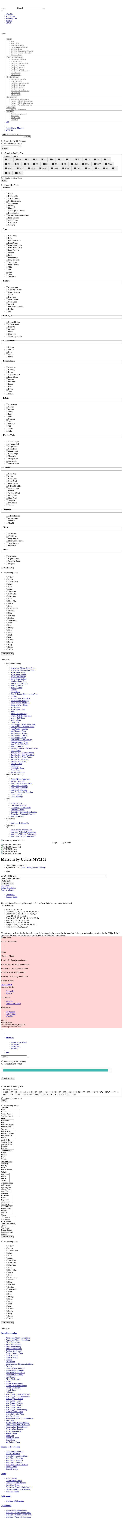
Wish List (9, 14)
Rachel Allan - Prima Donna (21, 757)
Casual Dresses (14, 198)
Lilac (10, 606)
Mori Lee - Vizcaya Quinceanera (23, 836)
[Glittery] (4, 1153)
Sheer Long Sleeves (15, 541)
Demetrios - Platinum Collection (23, 814)
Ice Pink (11, 611)
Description (10, 895)
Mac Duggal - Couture (19, 729)
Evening (11, 206)
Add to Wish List (7, 883)
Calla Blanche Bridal (18, 805)
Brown (11, 640)
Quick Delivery (39, 867)
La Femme (15, 722)
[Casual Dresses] (10, 1114)
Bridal (10, 194)
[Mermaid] (7, 1211)
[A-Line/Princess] (7, 1207)
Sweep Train (13, 458)
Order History (11, 1014)
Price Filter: (9, 143)
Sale (7, 1052)
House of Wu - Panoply (19, 701)
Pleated (11, 304)
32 (65, 164)
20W (110, 164)
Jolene (13, 711)
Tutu (10, 274)
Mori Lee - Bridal (17, 816)
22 (18, 164)
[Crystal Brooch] (6, 1170)
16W (87, 164)
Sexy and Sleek (14, 260)
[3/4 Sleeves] (8, 1219)
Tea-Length (12, 461)
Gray (10, 644)
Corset (10, 295)
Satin (10, 421)
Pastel (10, 357)
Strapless (11, 500)
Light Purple (13, 608)
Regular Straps (13, 559)
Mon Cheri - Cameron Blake (21, 783)
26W (33, 168)
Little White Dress (15, 248)
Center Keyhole (14, 292)
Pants (10, 255)
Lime (10, 587)
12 (79, 159)
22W (10, 168)
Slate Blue (12, 596)
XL (9, 173)
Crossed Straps (13, 324)
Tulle (10, 431)
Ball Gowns (12, 236)
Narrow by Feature (12, 185)
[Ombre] (4, 1159)
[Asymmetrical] (6, 1187)
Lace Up (11, 327)
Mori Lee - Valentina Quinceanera (23, 834)
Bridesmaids (13, 196)
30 (56, 164)
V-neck (11, 505)
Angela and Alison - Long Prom (23, 668)
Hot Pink (11, 616)
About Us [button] (10, 1038)
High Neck (12, 479)
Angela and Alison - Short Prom (23, 670)
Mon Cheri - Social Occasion (22, 792)
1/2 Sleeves (12, 534)
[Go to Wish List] (4, 8)
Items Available (11, 897)
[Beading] (6, 1166)
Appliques (12, 367)
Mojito (10, 579)
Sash (10, 391)
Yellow (11, 577)
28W (44, 168)
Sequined (11, 424)
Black (10, 642)
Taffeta (10, 429)
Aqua (10, 589)
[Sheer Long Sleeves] (8, 1223)
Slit (9, 311)
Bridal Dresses (16, 803)
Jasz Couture (15, 707)
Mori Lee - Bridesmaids (20, 823)
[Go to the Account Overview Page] (2, 10)
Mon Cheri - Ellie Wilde (20, 744)
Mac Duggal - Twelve (19, 735)
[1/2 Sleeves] (8, 1217)
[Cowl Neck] (7, 1196)
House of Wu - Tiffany (19, 705)
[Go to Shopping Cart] (2, 8)
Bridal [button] (8, 799)
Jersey (10, 412)
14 (88, 159)
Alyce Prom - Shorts (18, 675)
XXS (78, 168)
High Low (12, 297)
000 (9, 159)
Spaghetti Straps (14, 561)
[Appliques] (6, 1164)
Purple (10, 603)
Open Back (12, 302)
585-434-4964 (6, 985)
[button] (9, 39)
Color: (3, 878)
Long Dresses (13, 250)
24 (27, 164)
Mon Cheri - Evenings (19, 786)
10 (70, 159)
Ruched (11, 309)
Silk (9, 426)
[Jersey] (5, 1181)
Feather (11, 379)
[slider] (110, 1070)
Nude (10, 635)
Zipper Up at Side (15, 336)
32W (67, 168)
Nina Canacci (16, 751)
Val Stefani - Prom (18, 772)
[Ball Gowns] (7, 1121)
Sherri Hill (14, 766)
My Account (10, 16)
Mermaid (11, 521)
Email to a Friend (7, 890)
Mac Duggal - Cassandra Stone (22, 727)
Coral (10, 630)
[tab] (64, 717)
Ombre (10, 354)
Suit (9, 269)
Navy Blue (12, 601)
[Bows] (6, 1168)
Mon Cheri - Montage (19, 790)
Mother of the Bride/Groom (18, 215)
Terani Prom (15, 770)
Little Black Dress (15, 245)
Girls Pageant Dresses (16, 211)
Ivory (10, 632)
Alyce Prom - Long (18, 672)
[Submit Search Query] (28, 1057)
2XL (19, 173)
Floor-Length (13, 451)
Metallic (11, 349)
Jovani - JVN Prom (18, 718)
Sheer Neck (12, 498)
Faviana (14, 696)
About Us (9, 1001)
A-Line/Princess (14, 516)
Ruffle (10, 389)
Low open (12, 329)
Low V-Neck (13, 483)
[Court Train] (6, 1191)
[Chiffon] (5, 1176)
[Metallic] (4, 1155)
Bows (10, 372)
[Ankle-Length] (6, 1185)
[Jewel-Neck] (7, 1202)
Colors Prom (15, 692)
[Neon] (4, 1157)
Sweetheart (12, 503)
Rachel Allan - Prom (18, 761)
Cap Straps (12, 556)
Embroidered (13, 377)
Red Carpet (12, 223)
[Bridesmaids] (10, 1112)
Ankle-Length (13, 442)
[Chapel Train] (6, 1189)
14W (75, 164)
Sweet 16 (11, 225)
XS (89, 168)
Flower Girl (12, 208)
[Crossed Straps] (7, 1144)
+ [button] (7, 666)
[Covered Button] (7, 1142)
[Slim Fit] (7, 1213)
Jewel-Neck (12, 481)
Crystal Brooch (14, 374)
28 (46, 164)
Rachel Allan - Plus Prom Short (22, 755)
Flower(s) (11, 382)
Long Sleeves (13, 538)
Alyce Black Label (18, 709)
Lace (10, 387)
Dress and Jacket (14, 240)
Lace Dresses (13, 243)
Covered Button (14, 322)
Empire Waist (13, 518)
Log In (8, 23)
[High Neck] (7, 1200)
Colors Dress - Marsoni (20, 779)
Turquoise (12, 591)
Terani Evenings (17, 796)
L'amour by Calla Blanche (21, 808)
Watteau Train (13, 463)
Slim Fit (11, 523)
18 (107, 159)
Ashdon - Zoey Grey (18, 681)
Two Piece (12, 277)
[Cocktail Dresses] (10, 1116)
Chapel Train (13, 446)
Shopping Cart (11, 18)
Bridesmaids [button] (10, 818)
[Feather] (5, 1178)
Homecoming (13, 213)
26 (37, 164)
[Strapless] (7, 1234)
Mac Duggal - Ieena (18, 738)
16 (98, 159)
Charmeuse (12, 404)
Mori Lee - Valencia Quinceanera (23, 832)
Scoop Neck (13, 496)
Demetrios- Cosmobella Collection (24, 812)
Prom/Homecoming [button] (13, 663)
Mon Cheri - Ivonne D (19, 788)
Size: (3, 876)
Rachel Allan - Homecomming (22, 753)
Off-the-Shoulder (14, 486)
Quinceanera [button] (10, 825)
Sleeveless (12, 546)
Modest (11, 253)
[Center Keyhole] (8, 1136)
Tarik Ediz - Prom (17, 768)
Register (9, 21)
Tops (10, 272)
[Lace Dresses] (7, 1127)
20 (9, 164)
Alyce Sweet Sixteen (18, 679)
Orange (11, 628)
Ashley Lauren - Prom (19, 683)
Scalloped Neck (14, 493)
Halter (10, 476)
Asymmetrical (13, 444)
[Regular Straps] (7, 1230)
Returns (9, 993)
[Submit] (44, 8)
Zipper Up (12, 334)
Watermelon (12, 620)
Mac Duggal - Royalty (19, 733)
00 (19, 159)
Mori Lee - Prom (17, 746)
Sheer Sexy (12, 262)
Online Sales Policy (8, 888)
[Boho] (7, 1123)
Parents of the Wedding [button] (14, 774)
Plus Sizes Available (15, 307)
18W (98, 164)
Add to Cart (6, 881)
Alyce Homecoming (18, 677)
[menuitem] (11, 14)
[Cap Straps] (7, 1228)
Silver (10, 647)
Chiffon (11, 407)
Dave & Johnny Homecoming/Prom (24, 694)
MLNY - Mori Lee (18, 781)
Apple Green (13, 582)
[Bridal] (10, 1110)
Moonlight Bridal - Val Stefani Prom (24, 748)
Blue (10, 599)
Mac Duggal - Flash (18, 731)
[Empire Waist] (7, 1209)
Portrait (11, 491)
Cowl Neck (12, 474)
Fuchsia (11, 618)
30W (55, 168)
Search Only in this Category (15, 141)
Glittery (11, 347)
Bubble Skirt (13, 287)
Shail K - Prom (16, 764)
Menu (4, 34)
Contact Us (10, 991)
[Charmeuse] (5, 1174)
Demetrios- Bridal (17, 810)
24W (21, 168)
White (10, 649)
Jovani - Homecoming (19, 714)
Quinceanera (13, 220)
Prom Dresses (13, 218)
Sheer (10, 332)
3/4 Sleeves (12, 536)
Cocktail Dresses (14, 201)
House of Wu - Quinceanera (21, 830)
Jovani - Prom (16, 720)
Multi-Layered (13, 299)
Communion (13, 203)
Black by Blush (16, 688)
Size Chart (5, 886)
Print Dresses (13, 257)
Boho (10, 238)
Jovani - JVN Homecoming (21, 716)
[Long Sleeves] (8, 1221)
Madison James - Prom (19, 742)
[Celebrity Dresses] (8, 1133)
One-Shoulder (13, 488)
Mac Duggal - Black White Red (23, 725)
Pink (10, 613)
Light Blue (12, 594)
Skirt (10, 267)
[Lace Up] (7, 1146)
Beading (11, 370)
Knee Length (13, 454)
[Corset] (8, 1138)
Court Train (12, 449)
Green (10, 584)
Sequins (11, 394)
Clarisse (14, 690)
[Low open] (7, 1148)
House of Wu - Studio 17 (20, 703)
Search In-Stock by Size (14, 153)
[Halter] (7, 1198)
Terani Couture (16, 794)
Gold (10, 637)
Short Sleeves (13, 543)
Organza (11, 419)
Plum (10, 623)
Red (9, 625)
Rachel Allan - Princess (19, 759)
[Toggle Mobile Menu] (2, 1029)
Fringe (10, 384)
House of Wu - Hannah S (20, 698)
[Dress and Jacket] (7, 1125)
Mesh (10, 416)
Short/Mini (12, 456)
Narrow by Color (11, 573)
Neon (10, 352)
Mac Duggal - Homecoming (21, 740)
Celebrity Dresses (15, 290)
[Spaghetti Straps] (7, 1232)
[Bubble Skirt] (8, 1131)
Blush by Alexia (17, 685)
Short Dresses (13, 265)
